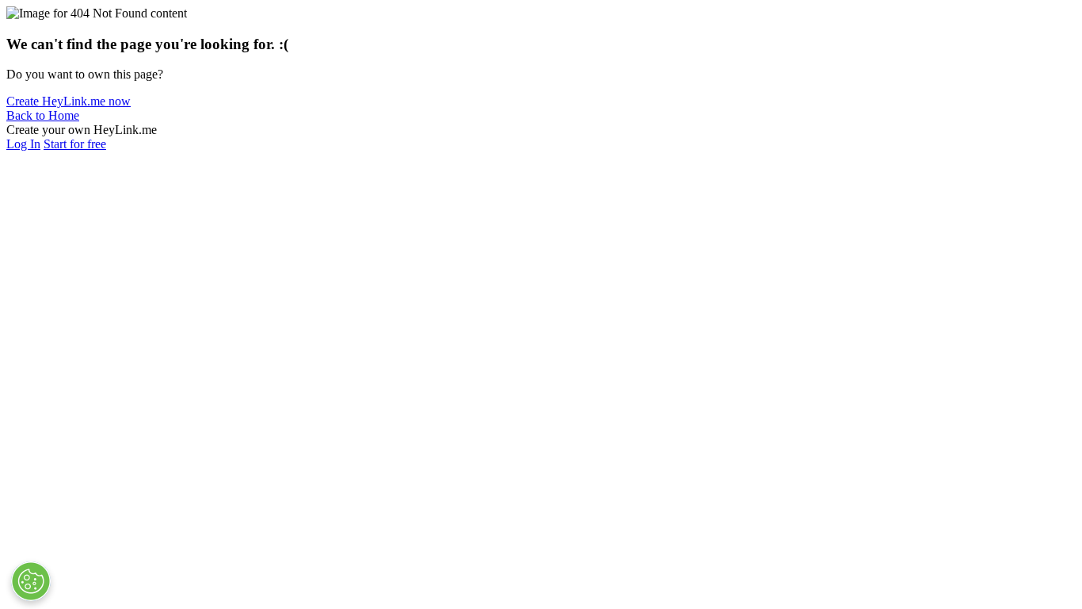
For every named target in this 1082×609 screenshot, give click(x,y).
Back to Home (42, 115)
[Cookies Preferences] (31, 581)
